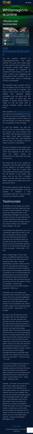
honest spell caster (23, 112)
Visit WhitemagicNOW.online (16, 51)
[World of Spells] (6, 2)
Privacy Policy (16, 426)
